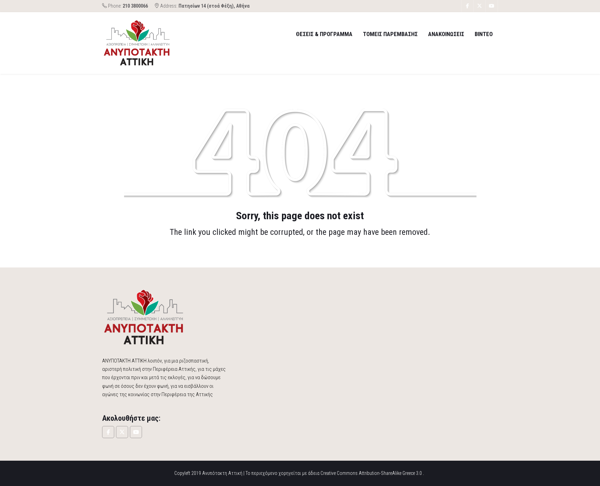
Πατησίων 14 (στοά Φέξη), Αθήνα (214, 6)
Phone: (127, 6)
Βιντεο (484, 34)
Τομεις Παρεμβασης (390, 34)
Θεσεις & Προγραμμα (324, 34)
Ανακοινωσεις (446, 34)
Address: (204, 6)
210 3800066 (135, 6)
